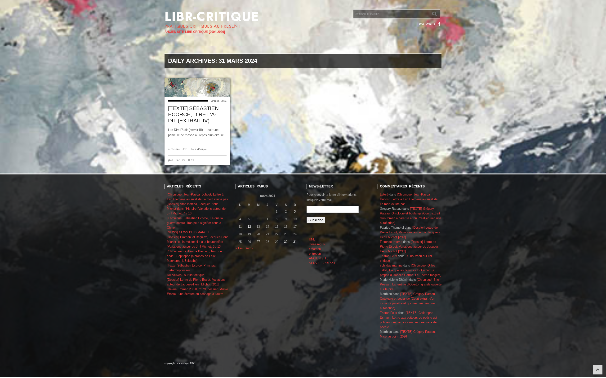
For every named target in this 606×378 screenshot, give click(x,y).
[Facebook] (439, 24)
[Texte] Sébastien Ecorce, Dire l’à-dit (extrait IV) (193, 114)
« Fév (239, 248)
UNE (184, 149)
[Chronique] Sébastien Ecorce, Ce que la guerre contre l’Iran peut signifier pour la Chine (195, 222)
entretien (315, 253)
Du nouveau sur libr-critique (185, 275)
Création (175, 149)
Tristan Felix (388, 256)
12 (249, 226)
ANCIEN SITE (319, 258)
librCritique (201, 149)
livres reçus (317, 244)
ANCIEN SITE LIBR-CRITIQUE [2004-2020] (195, 32)
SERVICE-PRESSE (322, 263)
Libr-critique (212, 17)
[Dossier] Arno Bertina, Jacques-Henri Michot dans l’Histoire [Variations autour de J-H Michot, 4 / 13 (196, 208)
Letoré (384, 194)
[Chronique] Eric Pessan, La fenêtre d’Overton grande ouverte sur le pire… (410, 284)
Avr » (249, 248)
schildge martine (391, 265)
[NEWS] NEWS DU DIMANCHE (189, 232)
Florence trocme (391, 242)
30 (285, 242)
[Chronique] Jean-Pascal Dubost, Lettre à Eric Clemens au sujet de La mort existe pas (408, 199)
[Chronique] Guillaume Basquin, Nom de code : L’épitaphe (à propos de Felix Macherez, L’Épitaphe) (194, 255)
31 (295, 242)
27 (258, 242)
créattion (315, 249)
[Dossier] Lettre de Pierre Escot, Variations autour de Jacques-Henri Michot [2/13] (410, 232)
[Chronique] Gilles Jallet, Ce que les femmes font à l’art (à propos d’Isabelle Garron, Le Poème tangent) (410, 270)
